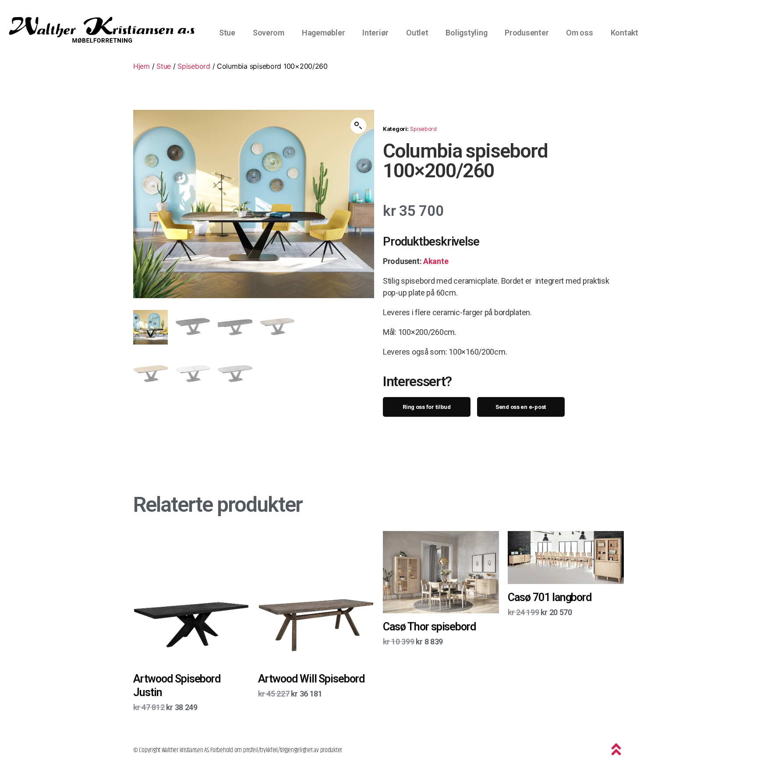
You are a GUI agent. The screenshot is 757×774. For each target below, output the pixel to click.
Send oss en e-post (520, 407)
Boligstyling (466, 32)
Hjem (141, 66)
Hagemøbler (323, 32)
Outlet (417, 32)
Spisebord (193, 66)
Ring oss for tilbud (427, 407)
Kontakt (624, 32)
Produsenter (526, 32)
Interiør (375, 32)
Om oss (579, 32)
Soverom (268, 32)
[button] (358, 126)
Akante (435, 261)
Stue (227, 32)
